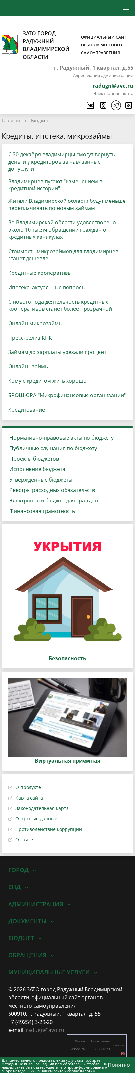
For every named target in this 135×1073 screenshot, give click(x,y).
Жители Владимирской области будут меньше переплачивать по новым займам (66, 204)
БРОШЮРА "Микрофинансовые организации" (67, 395)
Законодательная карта (42, 808)
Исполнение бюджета (37, 469)
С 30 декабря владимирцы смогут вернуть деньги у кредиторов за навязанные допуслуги (61, 161)
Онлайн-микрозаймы (35, 323)
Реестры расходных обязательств (52, 490)
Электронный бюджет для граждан (54, 500)
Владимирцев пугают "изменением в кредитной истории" (55, 185)
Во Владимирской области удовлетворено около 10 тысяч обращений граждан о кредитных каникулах (62, 229)
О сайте (24, 839)
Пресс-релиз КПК (30, 337)
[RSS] (128, 105)
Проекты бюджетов (34, 458)
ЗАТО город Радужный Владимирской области (74, 45)
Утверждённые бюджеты (41, 479)
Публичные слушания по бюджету (53, 448)
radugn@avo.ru (113, 85)
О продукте (28, 787)
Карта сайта (29, 798)
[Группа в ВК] (90, 105)
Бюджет (40, 120)
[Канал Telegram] (116, 105)
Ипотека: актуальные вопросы (47, 287)
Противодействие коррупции (48, 829)
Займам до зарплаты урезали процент (57, 352)
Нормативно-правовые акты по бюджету (62, 437)
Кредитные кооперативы (40, 272)
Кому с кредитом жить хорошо (47, 380)
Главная (11, 120)
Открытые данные (36, 819)
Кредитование (26, 409)
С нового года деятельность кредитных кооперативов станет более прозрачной (60, 305)
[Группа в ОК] (103, 105)
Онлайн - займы (28, 366)
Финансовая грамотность (42, 511)
